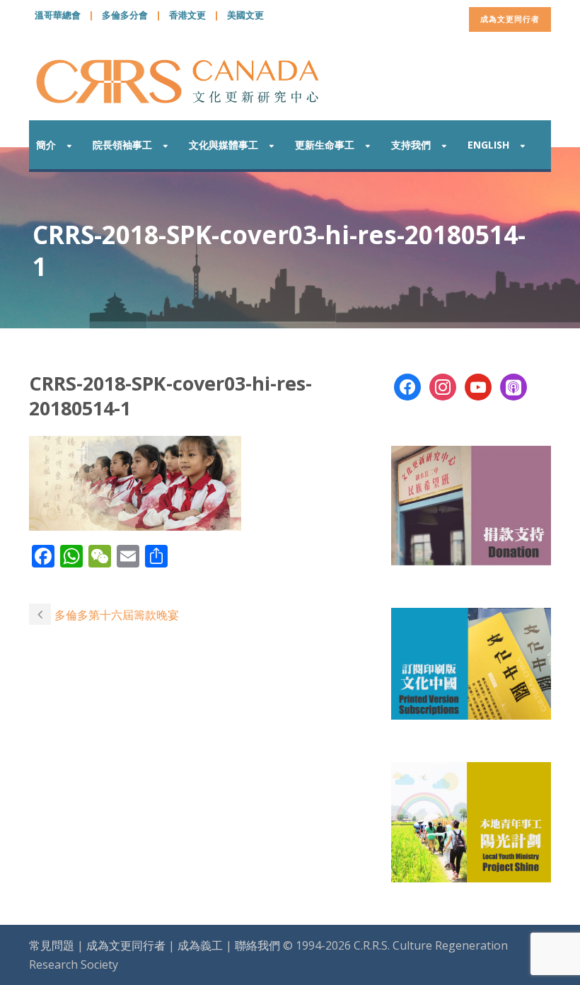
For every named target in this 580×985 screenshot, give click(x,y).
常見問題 (51, 945)
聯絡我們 (257, 945)
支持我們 (411, 144)
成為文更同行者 (510, 18)
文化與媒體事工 (223, 144)
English (488, 144)
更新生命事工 (324, 144)
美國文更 (245, 14)
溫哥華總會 (58, 14)
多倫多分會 (125, 14)
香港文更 (187, 14)
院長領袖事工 (122, 144)
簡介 (46, 144)
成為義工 (200, 945)
